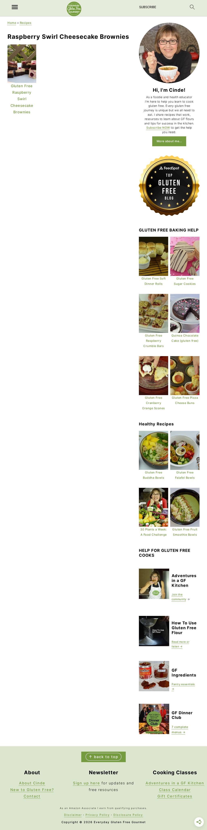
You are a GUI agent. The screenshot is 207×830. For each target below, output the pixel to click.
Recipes (26, 22)
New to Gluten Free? (32, 790)
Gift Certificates (174, 796)
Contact (32, 796)
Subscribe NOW (158, 127)
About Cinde (32, 783)
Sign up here (86, 783)
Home (11, 22)
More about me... (169, 141)
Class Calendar (175, 790)
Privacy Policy (98, 814)
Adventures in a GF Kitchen (175, 783)
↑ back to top (103, 757)
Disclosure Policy (128, 814)
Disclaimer (73, 814)
